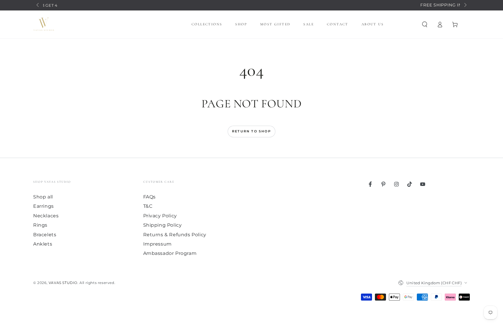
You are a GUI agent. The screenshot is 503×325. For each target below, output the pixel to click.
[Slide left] (38, 5)
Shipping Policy (162, 225)
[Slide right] (465, 5)
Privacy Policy (160, 216)
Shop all (43, 197)
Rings (40, 225)
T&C (148, 206)
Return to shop (251, 131)
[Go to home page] (43, 24)
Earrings (43, 206)
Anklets (42, 244)
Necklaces (46, 216)
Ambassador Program (170, 253)
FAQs (149, 197)
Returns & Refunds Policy (174, 234)
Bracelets (44, 234)
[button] (424, 24)
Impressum (157, 244)
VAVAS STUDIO (63, 282)
